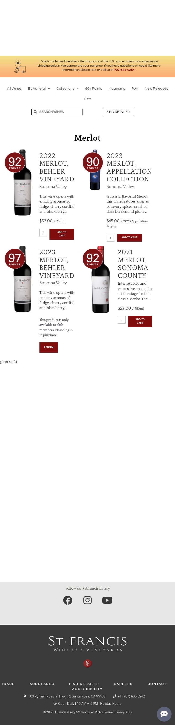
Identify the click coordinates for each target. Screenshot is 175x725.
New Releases (156, 88)
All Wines (14, 88)
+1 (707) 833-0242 (131, 696)
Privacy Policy (124, 712)
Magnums (116, 88)
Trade (8, 684)
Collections (65, 88)
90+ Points (93, 88)
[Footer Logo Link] (87, 652)
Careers (123, 684)
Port (134, 88)
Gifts (87, 99)
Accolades (42, 684)
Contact (157, 684)
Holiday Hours (110, 704)
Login (49, 347)
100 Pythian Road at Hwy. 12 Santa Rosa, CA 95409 (66, 696)
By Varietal (37, 88)
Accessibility (87, 689)
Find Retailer (84, 684)
